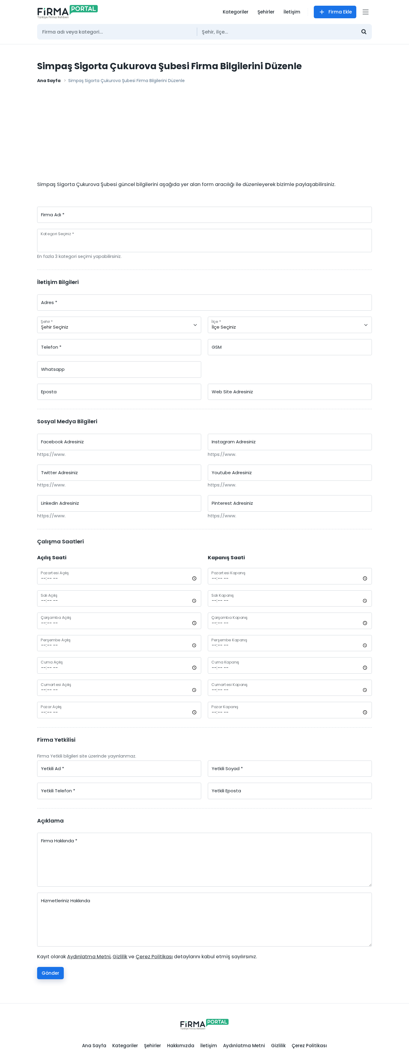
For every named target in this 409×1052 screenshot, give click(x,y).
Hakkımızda (180, 1045)
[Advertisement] (204, 134)
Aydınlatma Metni (244, 1045)
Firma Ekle (340, 12)
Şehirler (266, 12)
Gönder (50, 973)
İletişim (292, 12)
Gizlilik (278, 1045)
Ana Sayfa (48, 81)
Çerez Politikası (309, 1045)
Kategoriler (236, 12)
